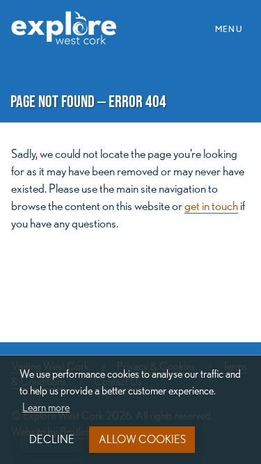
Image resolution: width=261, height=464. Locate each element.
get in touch (211, 205)
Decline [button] (51, 439)
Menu (233, 28)
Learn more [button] (46, 407)
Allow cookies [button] (142, 439)
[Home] (69, 20)
